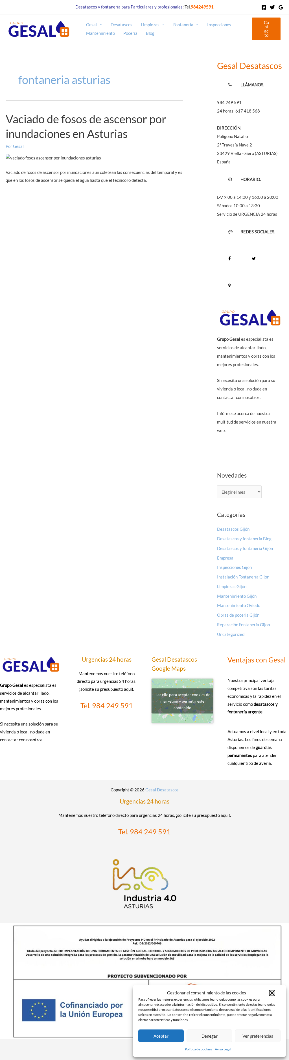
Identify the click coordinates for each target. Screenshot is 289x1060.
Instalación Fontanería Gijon (243, 576)
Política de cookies (198, 1049)
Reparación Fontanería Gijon (243, 624)
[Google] (280, 7)
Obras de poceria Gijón (238, 615)
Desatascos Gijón (233, 529)
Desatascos (121, 24)
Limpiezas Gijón (231, 586)
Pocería (130, 33)
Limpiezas (150, 24)
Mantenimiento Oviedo (238, 605)
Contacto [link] (266, 29)
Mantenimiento (100, 33)
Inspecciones (219, 24)
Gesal (91, 24)
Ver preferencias (257, 1036)
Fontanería (183, 24)
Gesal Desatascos (162, 789)
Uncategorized (230, 634)
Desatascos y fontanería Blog (244, 538)
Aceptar (161, 1036)
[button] (272, 993)
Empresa (225, 557)
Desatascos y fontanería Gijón (245, 548)
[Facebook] (263, 7)
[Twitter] (272, 7)
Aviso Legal (223, 1049)
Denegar (210, 1036)
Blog (150, 33)
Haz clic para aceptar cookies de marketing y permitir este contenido (182, 701)
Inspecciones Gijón (234, 567)
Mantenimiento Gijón (237, 596)
